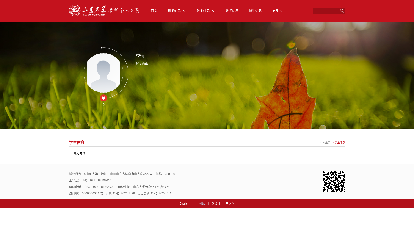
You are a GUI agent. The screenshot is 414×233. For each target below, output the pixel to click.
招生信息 (255, 11)
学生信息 (340, 142)
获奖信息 (232, 11)
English (184, 203)
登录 (214, 203)
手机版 (200, 203)
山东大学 (229, 203)
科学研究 (175, 11)
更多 (275, 11)
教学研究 (203, 11)
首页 (154, 11)
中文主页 (325, 142)
